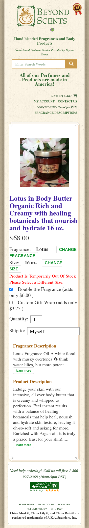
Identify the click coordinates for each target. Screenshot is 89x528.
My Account (44, 101)
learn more (23, 370)
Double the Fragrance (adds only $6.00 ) (41, 292)
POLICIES (64, 504)
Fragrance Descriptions (56, 113)
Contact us (67, 101)
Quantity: (18, 318)
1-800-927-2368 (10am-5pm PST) (56, 107)
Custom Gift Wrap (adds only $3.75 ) (43, 305)
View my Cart (61, 96)
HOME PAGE (26, 504)
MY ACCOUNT (46, 504)
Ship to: (17, 330)
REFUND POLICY (37, 509)
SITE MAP (57, 509)
